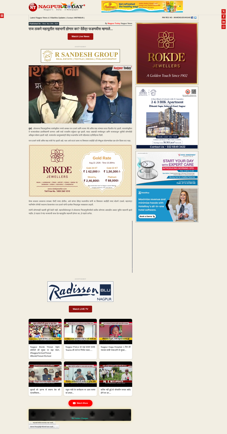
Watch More (82, 403)
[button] (45, 339)
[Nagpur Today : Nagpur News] (57, 7)
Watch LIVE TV (80, 309)
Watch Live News (80, 36)
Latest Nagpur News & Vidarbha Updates (47, 18)
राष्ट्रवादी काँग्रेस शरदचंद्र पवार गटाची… (42, 422)
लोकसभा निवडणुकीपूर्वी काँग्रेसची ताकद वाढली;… (44, 427)
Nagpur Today (114, 23)
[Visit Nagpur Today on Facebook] (192, 18)
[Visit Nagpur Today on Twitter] (195, 18)
